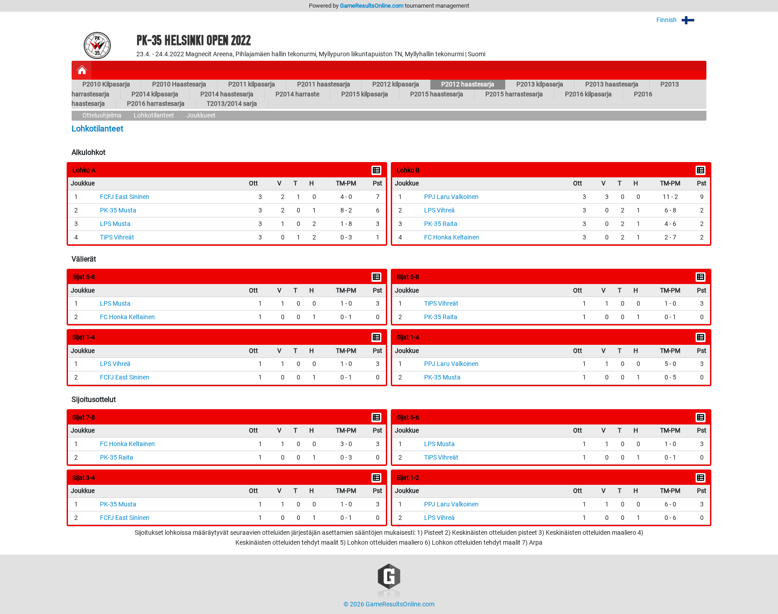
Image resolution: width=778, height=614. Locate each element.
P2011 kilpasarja (251, 84)
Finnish (667, 20)
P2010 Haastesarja (179, 84)
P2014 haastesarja (226, 94)
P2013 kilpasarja (539, 84)
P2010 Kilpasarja (106, 84)
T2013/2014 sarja (232, 104)
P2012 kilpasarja (395, 84)
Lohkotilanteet (154, 115)
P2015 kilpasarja (364, 94)
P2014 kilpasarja (154, 94)
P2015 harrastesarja (514, 94)
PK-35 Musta (118, 210)
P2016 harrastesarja (156, 104)
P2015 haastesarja (436, 94)
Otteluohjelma (102, 115)
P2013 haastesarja (611, 84)
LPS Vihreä (439, 210)
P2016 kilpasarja (588, 94)
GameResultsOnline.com (371, 5)
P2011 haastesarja (323, 84)
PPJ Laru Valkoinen (451, 197)
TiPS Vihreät (117, 237)
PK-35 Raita (440, 224)
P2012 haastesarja (467, 84)
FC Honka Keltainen (451, 237)
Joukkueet (201, 115)
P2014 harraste (297, 94)
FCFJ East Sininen (124, 197)
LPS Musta (115, 224)
